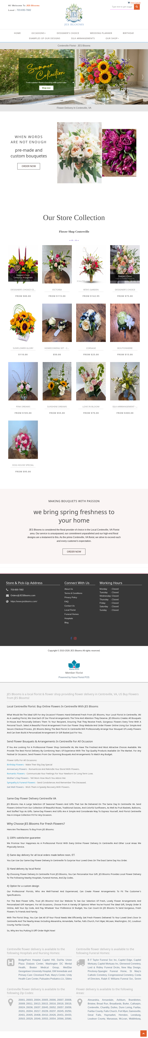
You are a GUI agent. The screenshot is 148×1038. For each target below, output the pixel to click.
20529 (29, 1018)
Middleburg (134, 1018)
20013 (37, 1003)
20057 (60, 1007)
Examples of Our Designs (44, 38)
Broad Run (102, 1003)
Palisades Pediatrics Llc (51, 979)
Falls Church (110, 1011)
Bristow (91, 1003)
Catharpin (135, 1003)
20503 (21, 1018)
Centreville (93, 1007)
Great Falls (94, 1015)
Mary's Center (58, 975)
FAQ (66, 601)
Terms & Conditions (73, 593)
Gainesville (134, 1011)
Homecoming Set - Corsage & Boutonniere (57, 348)
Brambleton (134, 1000)
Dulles (114, 1007)
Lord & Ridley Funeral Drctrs (104, 967)
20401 (21, 1015)
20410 (45, 1015)
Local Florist (70, 610)
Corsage (91, 348)
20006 (52, 1000)
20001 (21, 1000)
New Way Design (130, 967)
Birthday (128, 33)
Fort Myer (123, 1011)
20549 (37, 1018)
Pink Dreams (23, 406)
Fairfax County (95, 1011)
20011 (29, 1003)
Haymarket (109, 1015)
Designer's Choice (68, 33)
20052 (52, 1007)
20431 (60, 1015)
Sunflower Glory (23, 348)
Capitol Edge (125, 960)
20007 (60, 1000)
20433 (68, 1015)
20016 (52, 1003)
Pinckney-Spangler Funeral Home (107, 971)
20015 (44, 1003)
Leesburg (135, 1015)
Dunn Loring (125, 1007)
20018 (60, 1003)
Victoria (57, 289)
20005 (45, 1000)
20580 (68, 1018)
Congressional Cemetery (121, 975)
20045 (45, 1007)
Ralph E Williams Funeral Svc (117, 979)
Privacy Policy (70, 597)
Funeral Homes (71, 614)
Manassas (112, 1018)
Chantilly (104, 1007)
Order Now (29, 166)
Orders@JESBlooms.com (23, 595)
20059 (68, 1007)
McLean (123, 1018)
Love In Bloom (91, 406)
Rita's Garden (91, 289)
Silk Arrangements (83, 38)
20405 (29, 1015)
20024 (21, 1007)
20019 (68, 1003)
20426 (52, 1015)
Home (17, 33)
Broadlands (115, 1003)
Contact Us (69, 606)
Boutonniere (125, 348)
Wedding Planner (101, 33)
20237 (52, 1011)
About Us (68, 589)
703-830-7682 (24, 10)
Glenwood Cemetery (130, 963)
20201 (21, 1011)
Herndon (123, 1015)
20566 (60, 1018)
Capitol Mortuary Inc (108, 963)
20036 (29, 1007)
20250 (68, 1011)
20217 (37, 1011)
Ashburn (121, 1000)
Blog (66, 622)
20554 (52, 1018)
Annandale (107, 1000)
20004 (37, 1000)
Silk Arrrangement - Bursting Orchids (124, 406)
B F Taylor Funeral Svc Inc (102, 960)
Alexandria (93, 1000)
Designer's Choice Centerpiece (23, 289)
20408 (37, 1015)
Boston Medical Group (44, 967)
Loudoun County (96, 1018)
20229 (45, 1011)
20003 (29, 1000)
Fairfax (136, 1007)
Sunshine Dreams (57, 406)
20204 (29, 1011)
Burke (126, 1003)
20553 (45, 1018)
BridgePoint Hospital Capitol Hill (36, 960)
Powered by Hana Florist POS (74, 677)
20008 (68, 1000)
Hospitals (68, 618)
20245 (60, 1011)
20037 (37, 1007)
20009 (21, 1003)
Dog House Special (23, 465)
